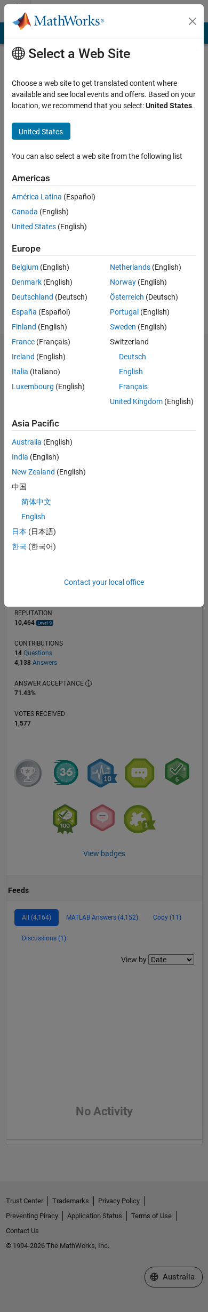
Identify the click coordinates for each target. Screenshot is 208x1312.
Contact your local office (104, 582)
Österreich (127, 297)
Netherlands (130, 267)
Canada (25, 211)
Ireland (23, 356)
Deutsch (132, 356)
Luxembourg (33, 386)
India (20, 457)
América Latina (37, 196)
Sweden (123, 327)
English (131, 371)
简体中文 (36, 501)
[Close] (192, 21)
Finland (24, 327)
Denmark (27, 282)
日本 (19, 531)
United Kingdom (136, 401)
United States (34, 226)
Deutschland (32, 297)
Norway (123, 282)
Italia (20, 371)
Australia (27, 442)
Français (133, 386)
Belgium (25, 267)
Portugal (124, 312)
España (24, 312)
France (23, 341)
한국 (19, 546)
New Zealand (33, 472)
